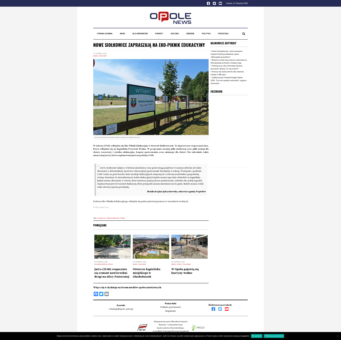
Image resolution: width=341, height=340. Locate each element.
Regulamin (170, 311)
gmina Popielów (112, 218)
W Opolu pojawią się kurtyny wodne (185, 271)
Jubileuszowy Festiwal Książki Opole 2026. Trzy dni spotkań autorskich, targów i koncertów (229, 80)
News (122, 34)
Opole (110, 264)
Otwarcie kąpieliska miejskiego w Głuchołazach (146, 273)
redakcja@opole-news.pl (121, 309)
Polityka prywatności (170, 307)
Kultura (175, 34)
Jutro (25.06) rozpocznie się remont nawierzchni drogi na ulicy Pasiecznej (111, 273)
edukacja (101, 218)
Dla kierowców (140, 34)
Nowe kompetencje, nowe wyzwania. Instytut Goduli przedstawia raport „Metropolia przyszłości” (227, 54)
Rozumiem (256, 336)
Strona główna (104, 34)
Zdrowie (190, 34)
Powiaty (159, 34)
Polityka (206, 34)
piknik (122, 218)
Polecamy (103, 56)
